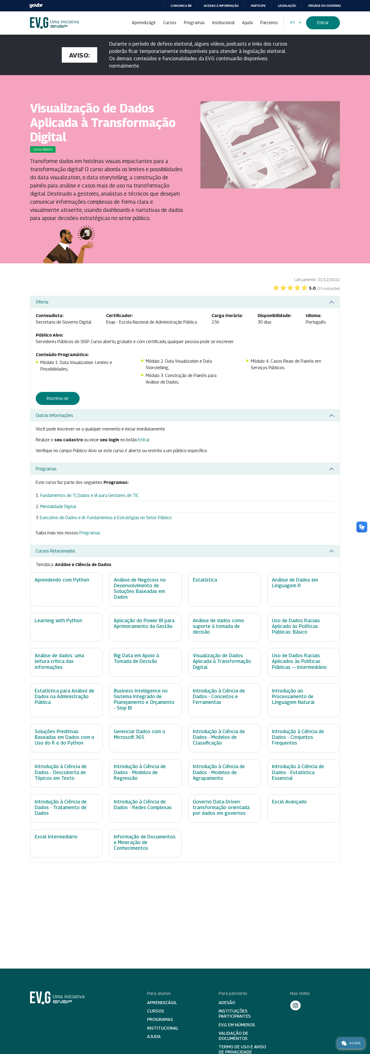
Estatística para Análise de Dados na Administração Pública (64, 696)
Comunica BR (181, 6)
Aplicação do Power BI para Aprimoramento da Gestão (144, 623)
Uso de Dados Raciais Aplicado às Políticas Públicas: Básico (296, 626)
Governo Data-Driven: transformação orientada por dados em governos (221, 807)
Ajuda (247, 22)
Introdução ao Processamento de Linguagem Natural (293, 696)
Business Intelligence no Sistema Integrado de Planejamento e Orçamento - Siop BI (144, 699)
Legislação (287, 6)
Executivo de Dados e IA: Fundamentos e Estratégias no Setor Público (106, 517)
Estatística (205, 580)
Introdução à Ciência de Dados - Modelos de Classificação (219, 737)
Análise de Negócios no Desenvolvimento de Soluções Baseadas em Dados (140, 588)
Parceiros (269, 22)
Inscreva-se (58, 398)
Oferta (42, 302)
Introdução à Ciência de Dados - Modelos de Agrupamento (219, 772)
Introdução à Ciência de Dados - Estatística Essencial (298, 772)
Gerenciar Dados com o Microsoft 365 (139, 734)
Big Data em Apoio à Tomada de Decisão (136, 658)
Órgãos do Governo (324, 6)
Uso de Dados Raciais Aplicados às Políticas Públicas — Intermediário (299, 661)
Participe (258, 6)
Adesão (227, 1002)
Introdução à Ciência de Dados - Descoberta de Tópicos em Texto (61, 772)
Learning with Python (58, 620)
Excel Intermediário (56, 836)
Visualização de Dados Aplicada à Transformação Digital (222, 661)
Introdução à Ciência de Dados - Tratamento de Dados (61, 807)
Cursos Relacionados (55, 551)
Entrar (323, 22)
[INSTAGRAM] (295, 1005)
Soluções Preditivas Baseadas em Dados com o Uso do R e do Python (64, 737)
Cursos (169, 22)
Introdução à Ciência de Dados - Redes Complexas (143, 804)
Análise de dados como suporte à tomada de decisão (218, 626)
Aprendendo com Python (62, 580)
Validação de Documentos (233, 1036)
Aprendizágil (143, 22)
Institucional (223, 22)
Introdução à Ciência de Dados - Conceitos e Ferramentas (219, 696)
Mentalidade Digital (58, 506)
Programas (194, 22)
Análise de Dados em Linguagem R (295, 582)
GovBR (36, 5)
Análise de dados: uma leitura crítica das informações (59, 661)
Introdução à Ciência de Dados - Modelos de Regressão (140, 772)
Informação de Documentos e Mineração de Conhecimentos (145, 842)
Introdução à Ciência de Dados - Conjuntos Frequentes (298, 737)
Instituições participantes (235, 1013)
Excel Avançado (289, 801)
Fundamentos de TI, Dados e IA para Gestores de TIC (89, 495)
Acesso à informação (221, 6)
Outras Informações (54, 415)
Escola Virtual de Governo (54, 22)
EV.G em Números (237, 1024)
